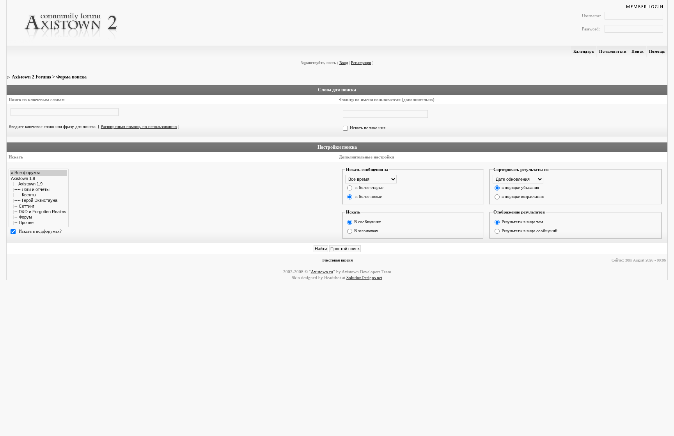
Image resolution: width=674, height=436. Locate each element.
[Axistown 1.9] (38, 179)
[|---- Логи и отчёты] (38, 189)
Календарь (583, 51)
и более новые (368, 196)
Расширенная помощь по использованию (139, 126)
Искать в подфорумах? (40, 231)
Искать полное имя (367, 127)
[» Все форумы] (38, 173)
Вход (343, 63)
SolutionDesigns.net (364, 277)
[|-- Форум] (38, 217)
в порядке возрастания (523, 196)
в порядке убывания (520, 187)
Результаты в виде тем (522, 221)
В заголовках (366, 230)
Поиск (637, 51)
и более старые (369, 187)
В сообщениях (367, 221)
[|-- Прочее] (38, 223)
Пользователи (612, 51)
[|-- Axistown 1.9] (38, 184)
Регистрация (361, 63)
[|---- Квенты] (38, 195)
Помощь (657, 51)
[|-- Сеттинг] (38, 206)
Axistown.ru (322, 271)
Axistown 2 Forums (31, 77)
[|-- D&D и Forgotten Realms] (38, 212)
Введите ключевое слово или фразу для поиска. (53, 126)
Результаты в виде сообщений (529, 230)
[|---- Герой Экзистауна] (38, 200)
